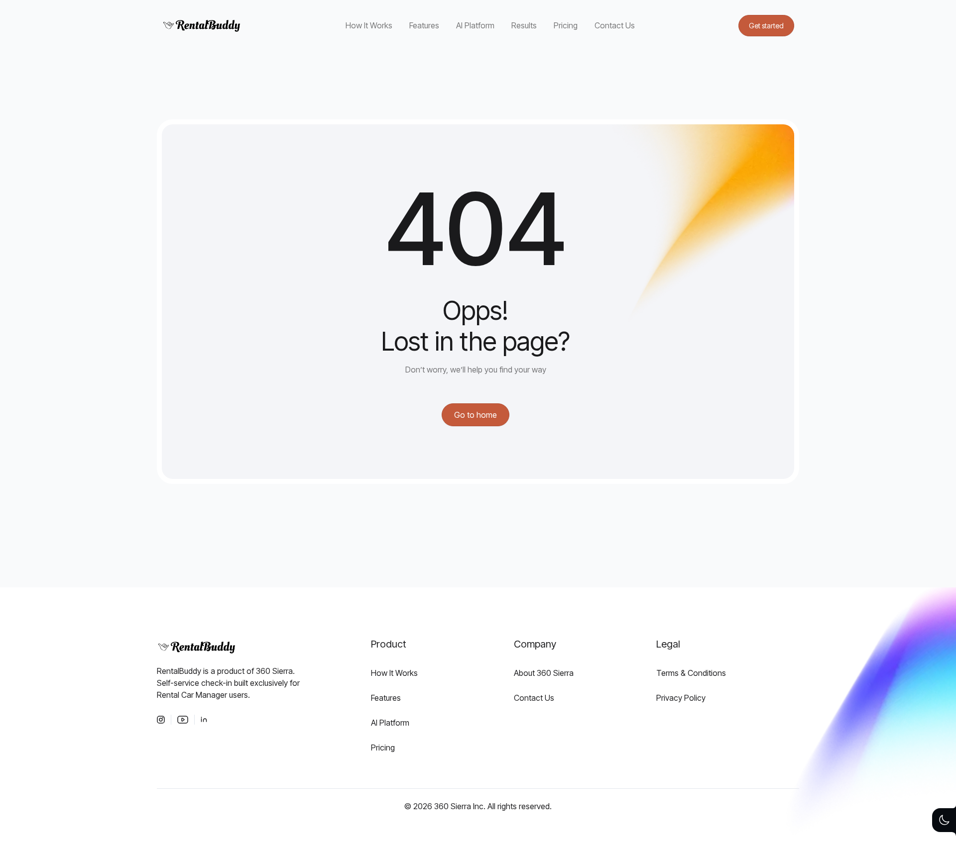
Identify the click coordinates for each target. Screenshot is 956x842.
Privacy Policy (681, 698)
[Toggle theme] (944, 820)
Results (524, 25)
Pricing (566, 25)
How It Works (369, 25)
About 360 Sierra (544, 673)
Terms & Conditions (691, 673)
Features (424, 25)
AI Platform (475, 25)
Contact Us (615, 25)
